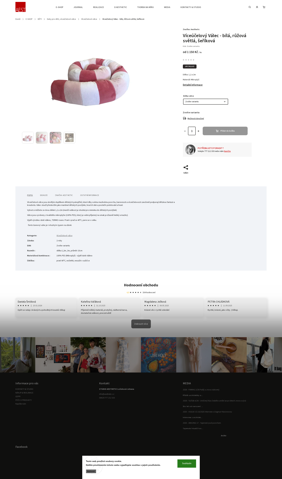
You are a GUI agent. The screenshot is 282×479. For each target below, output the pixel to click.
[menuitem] (62, 7)
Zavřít (242, 178)
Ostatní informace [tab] (89, 195)
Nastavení (91, 471)
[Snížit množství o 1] (185, 131)
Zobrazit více (141, 324)
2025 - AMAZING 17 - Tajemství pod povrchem (202, 423)
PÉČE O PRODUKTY (23, 400)
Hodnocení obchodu (141, 285)
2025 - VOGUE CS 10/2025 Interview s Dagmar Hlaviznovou (207, 411)
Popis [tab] (30, 195)
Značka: (191, 29)
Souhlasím (186, 463)
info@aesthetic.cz (106, 394)
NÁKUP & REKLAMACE (24, 392)
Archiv (223, 435)
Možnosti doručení (196, 118)
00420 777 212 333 (107, 397)
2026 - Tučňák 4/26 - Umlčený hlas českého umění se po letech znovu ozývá (214, 400)
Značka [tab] (64, 195)
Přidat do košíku (227, 130)
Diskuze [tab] (44, 195)
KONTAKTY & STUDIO (24, 389)
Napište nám (20, 403)
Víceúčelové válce (64, 235)
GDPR (17, 396)
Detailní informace (193, 85)
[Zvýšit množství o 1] (198, 131)
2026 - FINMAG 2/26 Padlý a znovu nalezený (201, 389)
